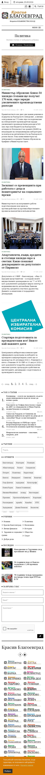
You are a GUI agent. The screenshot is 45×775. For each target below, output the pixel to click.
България (20, 463)
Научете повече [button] (26, 765)
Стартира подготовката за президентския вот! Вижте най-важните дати (20, 341)
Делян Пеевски (21, 507)
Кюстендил (33, 493)
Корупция (37, 497)
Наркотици (28, 473)
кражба (19, 502)
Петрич (6, 473)
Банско (6, 478)
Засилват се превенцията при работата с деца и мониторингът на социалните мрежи (22, 190)
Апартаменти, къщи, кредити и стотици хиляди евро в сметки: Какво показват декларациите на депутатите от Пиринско (21, 261)
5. (26, 384)
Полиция (31, 463)
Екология (34, 507)
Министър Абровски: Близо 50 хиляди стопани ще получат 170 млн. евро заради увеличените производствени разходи (22, 99)
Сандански (30, 468)
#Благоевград (8, 468)
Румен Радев (8, 488)
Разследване (8, 502)
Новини (19, 45)
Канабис (28, 502)
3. (19, 384)
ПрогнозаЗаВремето (21, 497)
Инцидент (16, 478)
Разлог (20, 468)
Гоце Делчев (8, 483)
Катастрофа (32, 483)
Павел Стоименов (23, 488)
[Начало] (13, 45)
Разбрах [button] (8, 771)
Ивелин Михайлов (10, 493)
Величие (37, 478)
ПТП (37, 502)
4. (23, 384)
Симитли (27, 478)
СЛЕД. (31, 384)
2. (16, 384)
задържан (20, 483)
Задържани (7, 507)
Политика (6, 90)
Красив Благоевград (9, 110)
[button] (36, 27)
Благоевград (8, 463)
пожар (23, 493)
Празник (6, 497)
